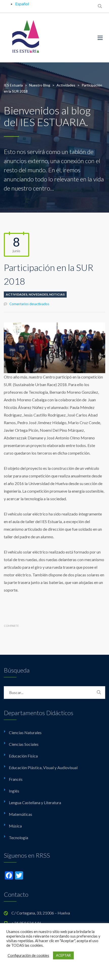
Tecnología (18, 837)
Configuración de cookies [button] (28, 955)
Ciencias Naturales (25, 732)
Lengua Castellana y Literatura (35, 802)
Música (15, 825)
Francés (16, 779)
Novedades (38, 294)
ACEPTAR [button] (63, 955)
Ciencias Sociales (24, 744)
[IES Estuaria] (47, 37)
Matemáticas (20, 814)
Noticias (57, 294)
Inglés (14, 790)
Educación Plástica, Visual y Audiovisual (43, 767)
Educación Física (23, 755)
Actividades (16, 294)
